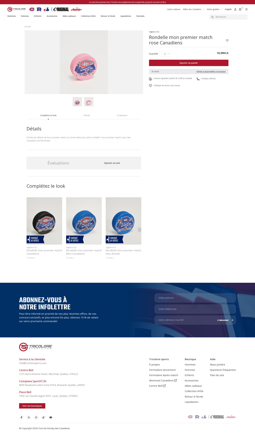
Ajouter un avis (112, 163)
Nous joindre (217, 364)
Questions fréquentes (223, 369)
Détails (87, 115)
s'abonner (223, 320)
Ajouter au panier (189, 62)
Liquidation (125, 16)
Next (139, 230)
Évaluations (122, 115)
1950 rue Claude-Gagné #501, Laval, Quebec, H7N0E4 (48, 395)
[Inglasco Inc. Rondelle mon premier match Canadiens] (44, 221)
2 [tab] (85, 266)
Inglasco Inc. (154, 31)
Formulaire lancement (162, 369)
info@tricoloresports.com (33, 363)
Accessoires (52, 16)
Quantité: (153, 53)
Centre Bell (156, 385)
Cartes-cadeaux (173, 9)
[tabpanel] (84, 62)
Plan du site (217, 375)
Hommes (11, 16)
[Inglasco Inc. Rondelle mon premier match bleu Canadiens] (84, 221)
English (228, 9)
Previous (28, 230)
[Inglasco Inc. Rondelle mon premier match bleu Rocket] (123, 221)
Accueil (28, 26)
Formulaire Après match (163, 375)
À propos (154, 364)
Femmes (25, 16)
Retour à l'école (108, 16)
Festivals (140, 16)
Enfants (37, 16)
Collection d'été (88, 16)
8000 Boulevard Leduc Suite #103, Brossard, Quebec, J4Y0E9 (52, 385)
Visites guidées (213, 9)
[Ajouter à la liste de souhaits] (227, 40)
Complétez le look (48, 115)
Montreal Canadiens (161, 380)
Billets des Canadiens (192, 9)
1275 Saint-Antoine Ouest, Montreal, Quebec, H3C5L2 (48, 374)
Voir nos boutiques (32, 405)
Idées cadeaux (69, 16)
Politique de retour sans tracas (167, 85)
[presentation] (77, 101)
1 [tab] (83, 266)
